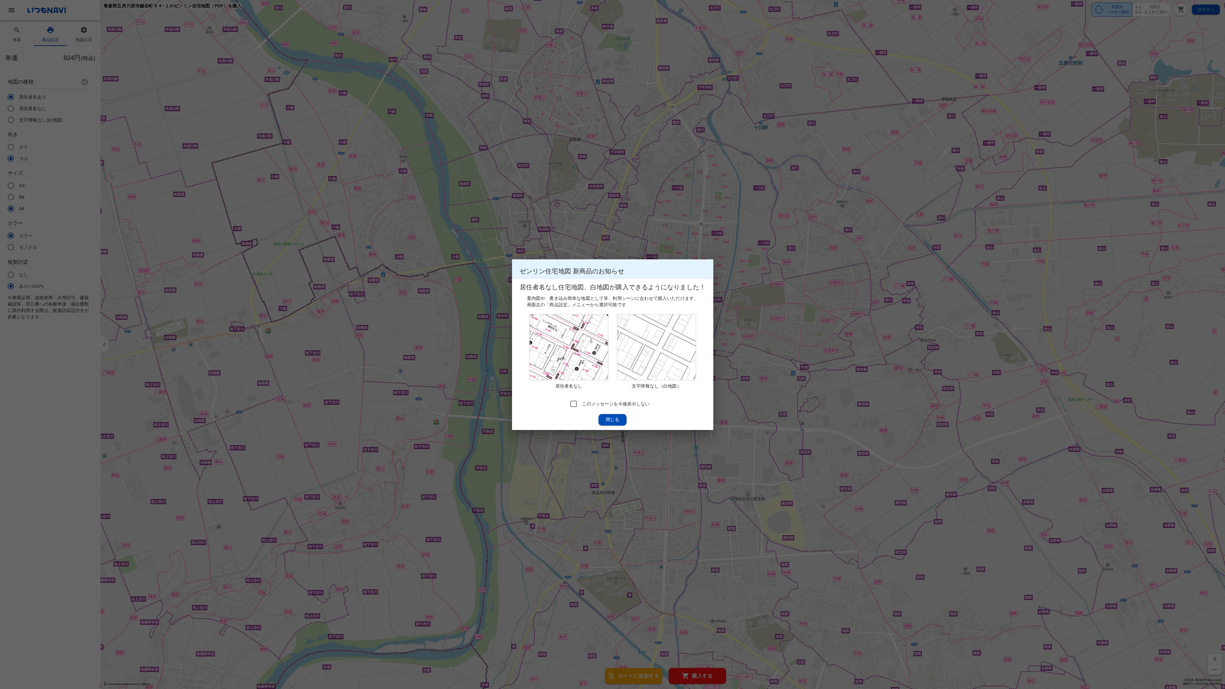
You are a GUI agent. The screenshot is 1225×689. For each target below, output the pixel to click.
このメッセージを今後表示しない (616, 403)
